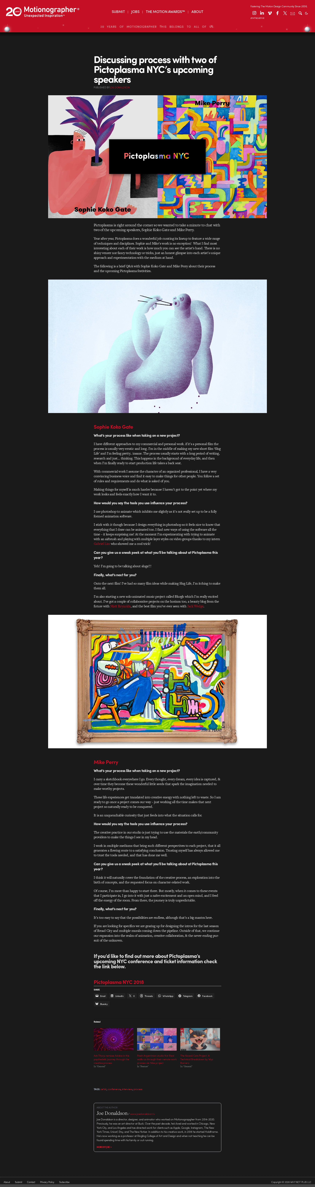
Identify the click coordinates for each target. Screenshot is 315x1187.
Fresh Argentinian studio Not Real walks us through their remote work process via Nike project (157, 1059)
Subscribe (64, 1182)
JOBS (135, 11)
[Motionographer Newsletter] (292, 13)
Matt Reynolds (120, 606)
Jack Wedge (195, 606)
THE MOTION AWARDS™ (165, 11)
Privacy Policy (47, 1182)
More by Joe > (104, 1147)
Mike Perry (106, 762)
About (7, 1182)
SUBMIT (118, 11)
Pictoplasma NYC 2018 (119, 982)
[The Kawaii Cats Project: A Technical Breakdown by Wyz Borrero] (200, 1039)
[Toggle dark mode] (306, 13)
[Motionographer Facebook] (277, 13)
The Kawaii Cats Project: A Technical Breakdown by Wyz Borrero (196, 1059)
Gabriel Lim (102, 543)
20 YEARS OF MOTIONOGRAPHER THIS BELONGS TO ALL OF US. (157, 27)
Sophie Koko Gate (113, 426)
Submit (18, 1182)
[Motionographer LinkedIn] (262, 13)
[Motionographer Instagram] (254, 13)
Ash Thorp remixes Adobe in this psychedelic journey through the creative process (111, 1059)
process (137, 1089)
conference (114, 1089)
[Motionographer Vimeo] (269, 13)
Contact (31, 1182)
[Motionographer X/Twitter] (285, 13)
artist (103, 1089)
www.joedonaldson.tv (142, 1114)
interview (127, 1089)
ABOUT (197, 11)
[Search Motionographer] (300, 13)
